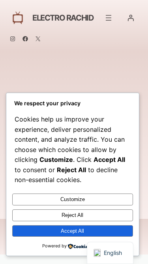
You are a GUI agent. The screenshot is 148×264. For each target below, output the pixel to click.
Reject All (72, 215)
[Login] (131, 18)
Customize (72, 199)
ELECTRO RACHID (63, 18)
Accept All (72, 231)
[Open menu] (108, 18)
